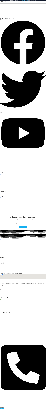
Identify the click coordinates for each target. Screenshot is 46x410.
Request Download (4, 296)
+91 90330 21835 (3, 268)
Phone (2, 266)
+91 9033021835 (3, 171)
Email (1, 269)
